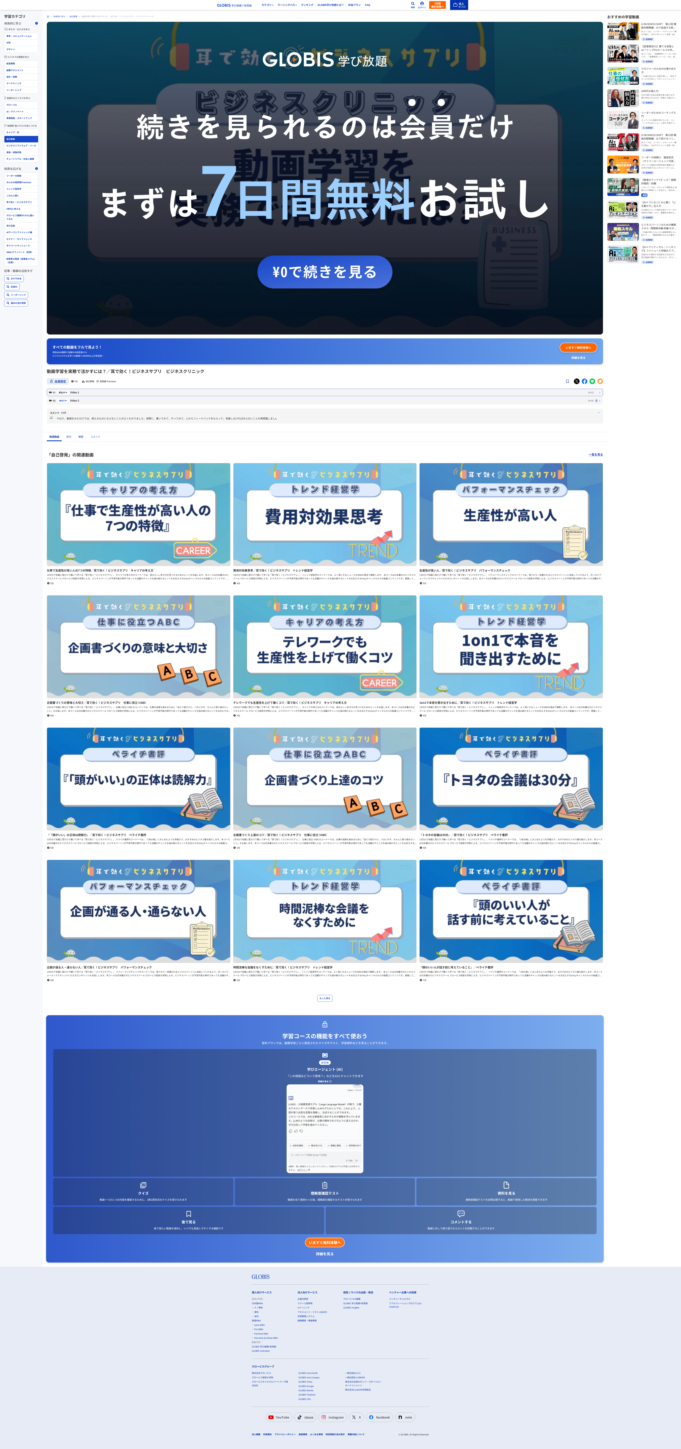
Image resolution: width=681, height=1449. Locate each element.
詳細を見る (578, 357)
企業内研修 (303, 1298)
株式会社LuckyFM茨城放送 (358, 1389)
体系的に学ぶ (59, 16)
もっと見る (325, 998)
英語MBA (256, 1320)
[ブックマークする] (567, 381)
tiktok (308, 1417)
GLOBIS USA (304, 1399)
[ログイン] (422, 5)
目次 (68, 436)
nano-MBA (259, 1325)
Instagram (336, 1417)
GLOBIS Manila (305, 1390)
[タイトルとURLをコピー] (600, 381)
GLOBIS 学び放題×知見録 (264, 1346)
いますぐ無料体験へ (578, 347)
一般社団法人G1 (353, 1373)
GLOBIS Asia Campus (309, 1377)
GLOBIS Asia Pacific (308, 1373)
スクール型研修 (305, 1303)
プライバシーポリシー (285, 1434)
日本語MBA (257, 1303)
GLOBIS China (305, 1381)
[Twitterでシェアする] (577, 381)
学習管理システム (306, 1316)
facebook (383, 1417)
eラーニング (303, 1307)
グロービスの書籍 (351, 1298)
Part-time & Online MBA (266, 1337)
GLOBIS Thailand (306, 1394)
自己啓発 (73, 16)
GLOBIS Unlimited (261, 1350)
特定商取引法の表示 (335, 1434)
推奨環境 (303, 1434)
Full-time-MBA (261, 1333)
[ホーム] (48, 16)
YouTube (282, 1417)
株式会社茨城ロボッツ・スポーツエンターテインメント (363, 1383)
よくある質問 (316, 1434)
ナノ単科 (258, 1307)
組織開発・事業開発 (307, 1320)
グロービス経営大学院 (262, 1377)
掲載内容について (356, 1434)
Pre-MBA (258, 1329)
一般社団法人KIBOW (355, 1377)
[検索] (413, 5)
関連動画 (54, 436)
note (408, 1417)
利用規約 (267, 1434)
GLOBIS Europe (306, 1386)
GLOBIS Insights (351, 1307)
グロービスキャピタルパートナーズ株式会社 (270, 1383)
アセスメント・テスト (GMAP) (312, 1312)
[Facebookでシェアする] (584, 381)
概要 (80, 436)
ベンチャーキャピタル (399, 1298)
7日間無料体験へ (437, 5)
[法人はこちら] (459, 5)
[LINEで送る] (592, 381)
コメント (95, 436)
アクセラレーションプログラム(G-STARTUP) (405, 1305)
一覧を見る (596, 454)
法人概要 (256, 1434)
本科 (256, 1316)
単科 (256, 1312)
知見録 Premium (108, 381)
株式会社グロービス (261, 1373)
